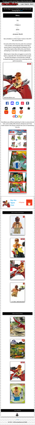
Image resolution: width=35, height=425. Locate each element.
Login (22, 4)
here (21, 10)
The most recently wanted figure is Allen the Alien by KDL (17, 1)
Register (27, 4)
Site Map (17, 419)
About (31, 4)
